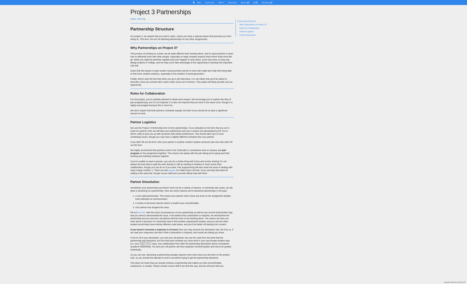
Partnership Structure (247, 21)
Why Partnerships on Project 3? (253, 25)
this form (141, 212)
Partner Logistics (246, 32)
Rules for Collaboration (249, 28)
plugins (172, 170)
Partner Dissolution (247, 35)
